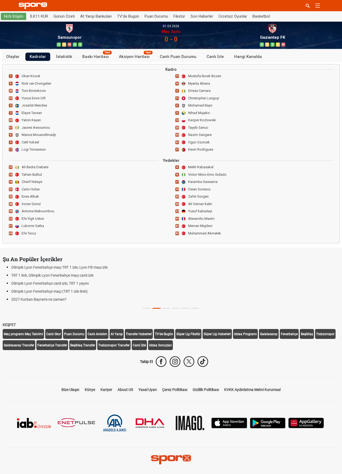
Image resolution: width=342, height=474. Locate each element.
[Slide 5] (195, 308)
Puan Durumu (156, 16)
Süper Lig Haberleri (217, 334)
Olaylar (13, 56)
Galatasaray (269, 334)
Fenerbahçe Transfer (52, 345)
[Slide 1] (157, 308)
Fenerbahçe (289, 334)
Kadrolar (38, 56)
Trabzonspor (325, 334)
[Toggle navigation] (317, 5)
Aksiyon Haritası (135, 56)
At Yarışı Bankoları (96, 16)
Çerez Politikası (174, 389)
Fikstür (179, 16)
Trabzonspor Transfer (114, 345)
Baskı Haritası (96, 56)
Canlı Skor (53, 334)
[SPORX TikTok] (203, 361)
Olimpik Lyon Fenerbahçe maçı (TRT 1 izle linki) (49, 291)
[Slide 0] (147, 308)
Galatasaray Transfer (19, 345)
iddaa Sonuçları (160, 345)
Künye (90, 389)
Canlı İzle (215, 56)
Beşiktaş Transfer (82, 345)
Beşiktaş (307, 334)
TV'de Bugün (128, 16)
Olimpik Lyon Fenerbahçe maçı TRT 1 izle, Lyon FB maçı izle (59, 267)
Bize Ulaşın (70, 389)
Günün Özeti (64, 16)
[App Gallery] (306, 422)
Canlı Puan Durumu (178, 56)
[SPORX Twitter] (189, 361)
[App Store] (229, 422)
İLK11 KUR (39, 16)
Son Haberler (202, 16)
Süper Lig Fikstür (188, 334)
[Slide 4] (185, 308)
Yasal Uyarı (147, 389)
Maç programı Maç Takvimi (23, 334)
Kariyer (106, 389)
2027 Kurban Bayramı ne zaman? (39, 299)
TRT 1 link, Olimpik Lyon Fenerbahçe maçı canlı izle (52, 275)
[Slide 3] (176, 308)
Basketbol (261, 16)
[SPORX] (171, 459)
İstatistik (64, 56)
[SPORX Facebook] (161, 361)
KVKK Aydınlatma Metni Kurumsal (252, 389)
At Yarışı (117, 334)
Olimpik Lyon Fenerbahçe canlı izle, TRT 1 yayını (50, 283)
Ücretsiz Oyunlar (233, 16)
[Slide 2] (166, 308)
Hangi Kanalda (248, 56)
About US (125, 389)
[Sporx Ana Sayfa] (34, 5)
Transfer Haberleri (139, 334)
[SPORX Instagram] (175, 361)
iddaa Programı (245, 334)
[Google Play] (268, 422)
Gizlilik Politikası (206, 389)
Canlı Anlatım (97, 334)
